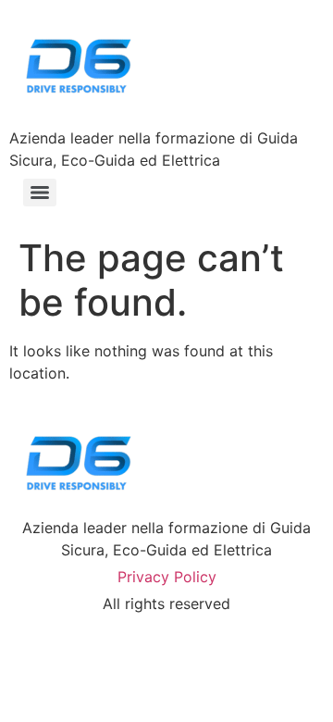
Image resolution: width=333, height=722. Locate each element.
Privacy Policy (166, 576)
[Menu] (39, 192)
